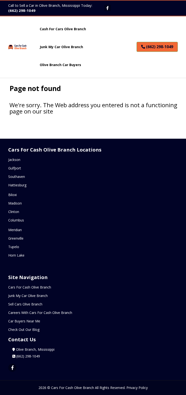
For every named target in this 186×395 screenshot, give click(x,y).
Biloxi (12, 194)
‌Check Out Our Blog (23, 329)
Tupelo (13, 246)
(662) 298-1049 (21, 10)
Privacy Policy (137, 387)
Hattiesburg (17, 185)
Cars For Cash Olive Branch (29, 287)
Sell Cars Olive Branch (25, 304)
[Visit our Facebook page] (107, 8)
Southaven (16, 176)
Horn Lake (16, 255)
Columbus (16, 220)
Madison (15, 203)
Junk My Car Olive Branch (28, 295)
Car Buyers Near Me (24, 321)
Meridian (15, 230)
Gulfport (14, 168)
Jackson (14, 159)
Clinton (13, 211)
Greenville (15, 238)
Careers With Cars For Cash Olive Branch (40, 312)
